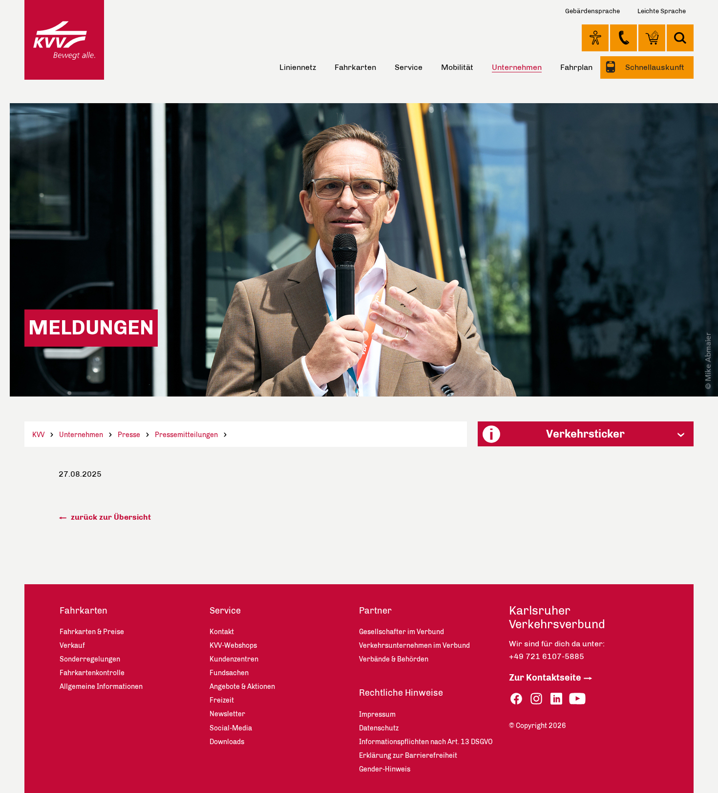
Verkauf (72, 645)
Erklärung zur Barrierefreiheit (408, 755)
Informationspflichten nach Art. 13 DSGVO (426, 742)
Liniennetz (297, 67)
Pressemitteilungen (186, 435)
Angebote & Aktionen (242, 687)
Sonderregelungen (90, 659)
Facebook (516, 699)
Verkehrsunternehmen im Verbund (414, 645)
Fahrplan (576, 67)
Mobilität (457, 67)
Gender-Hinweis (384, 769)
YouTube (577, 699)
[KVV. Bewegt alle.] (64, 40)
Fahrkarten (355, 67)
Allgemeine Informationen (101, 687)
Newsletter (227, 714)
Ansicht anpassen (595, 37)
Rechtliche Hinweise (401, 692)
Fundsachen (229, 673)
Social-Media (231, 728)
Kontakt (623, 37)
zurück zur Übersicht (110, 517)
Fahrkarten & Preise (92, 632)
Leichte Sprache (661, 11)
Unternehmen (81, 435)
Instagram (536, 699)
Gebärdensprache (592, 11)
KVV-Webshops (651, 37)
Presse (129, 435)
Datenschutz (379, 728)
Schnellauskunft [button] (653, 67)
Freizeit (222, 700)
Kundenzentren (234, 659)
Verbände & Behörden (393, 659)
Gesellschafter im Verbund (401, 632)
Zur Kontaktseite (545, 677)
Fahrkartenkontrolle (92, 673)
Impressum (377, 714)
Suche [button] (680, 37)
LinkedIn (556, 699)
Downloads (227, 742)
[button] (586, 433)
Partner (375, 610)
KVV (38, 435)
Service (408, 67)
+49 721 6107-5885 (546, 656)
